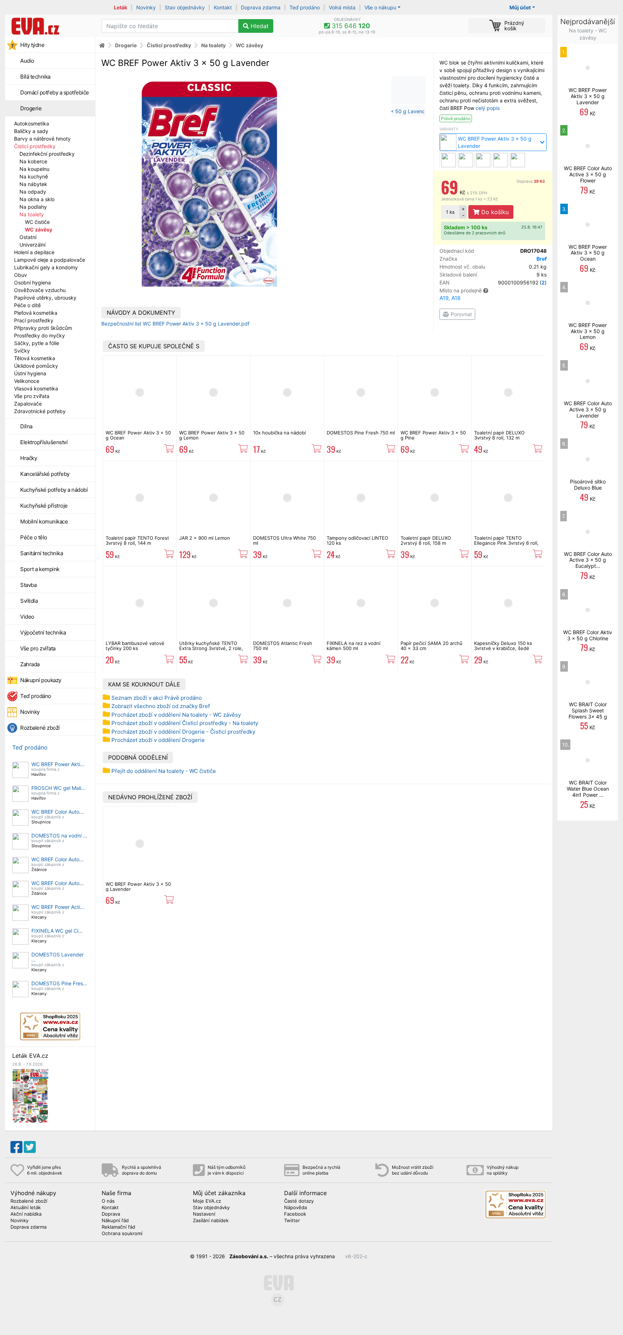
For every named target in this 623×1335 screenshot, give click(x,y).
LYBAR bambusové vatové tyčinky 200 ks (135, 645)
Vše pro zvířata (31, 396)
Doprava (531, 181)
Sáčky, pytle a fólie (36, 343)
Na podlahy (33, 207)
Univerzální (32, 245)
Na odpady (32, 192)
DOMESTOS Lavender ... (57, 957)
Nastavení (204, 1214)
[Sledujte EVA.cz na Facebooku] (16, 1147)
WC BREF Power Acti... (57, 907)
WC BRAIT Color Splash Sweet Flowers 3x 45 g (588, 710)
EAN (493, 282)
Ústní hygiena (30, 373)
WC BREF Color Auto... (57, 812)
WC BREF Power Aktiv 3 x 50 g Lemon (211, 435)
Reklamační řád (118, 1227)
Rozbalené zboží (40, 727)
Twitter (292, 1220)
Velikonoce (26, 381)
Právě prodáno (455, 118)
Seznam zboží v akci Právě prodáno (156, 697)
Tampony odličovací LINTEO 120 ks (357, 540)
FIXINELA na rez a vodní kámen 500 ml (353, 645)
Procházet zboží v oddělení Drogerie (158, 740)
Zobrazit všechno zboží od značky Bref (160, 706)
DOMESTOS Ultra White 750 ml (284, 540)
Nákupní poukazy (40, 680)
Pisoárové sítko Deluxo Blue (588, 484)
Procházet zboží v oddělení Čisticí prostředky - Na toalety (184, 723)
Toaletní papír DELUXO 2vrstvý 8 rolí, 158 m (426, 540)
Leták (120, 7)
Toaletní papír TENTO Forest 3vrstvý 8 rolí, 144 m (137, 540)
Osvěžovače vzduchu (40, 290)
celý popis (488, 108)
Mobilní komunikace (44, 521)
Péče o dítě (27, 305)
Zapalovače (28, 404)
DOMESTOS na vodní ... (59, 835)
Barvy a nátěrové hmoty (42, 139)
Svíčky (22, 351)
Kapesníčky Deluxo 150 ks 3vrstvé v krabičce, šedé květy (503, 648)
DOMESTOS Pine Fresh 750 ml (361, 433)
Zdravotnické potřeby (40, 411)
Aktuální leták (25, 1207)
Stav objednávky (185, 7)
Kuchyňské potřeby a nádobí (54, 489)
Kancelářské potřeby (45, 473)
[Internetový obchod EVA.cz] (50, 26)
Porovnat (460, 314)
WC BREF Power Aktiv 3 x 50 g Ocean (138, 435)
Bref (541, 259)
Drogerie (30, 108)
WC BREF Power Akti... (57, 764)
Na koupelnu (34, 169)
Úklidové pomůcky (36, 366)
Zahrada (30, 664)
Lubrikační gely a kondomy (46, 267)
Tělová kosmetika (34, 358)
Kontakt (223, 7)
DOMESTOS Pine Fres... (59, 983)
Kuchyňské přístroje (44, 505)
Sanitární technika (41, 553)
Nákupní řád (115, 1220)
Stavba (28, 585)
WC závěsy (38, 229)
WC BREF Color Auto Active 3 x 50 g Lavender (588, 409)
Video (27, 616)
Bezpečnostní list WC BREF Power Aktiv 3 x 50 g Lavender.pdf (175, 324)
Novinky (146, 7)
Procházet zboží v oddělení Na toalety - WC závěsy (176, 714)
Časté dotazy (299, 1201)
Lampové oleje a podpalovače (49, 260)
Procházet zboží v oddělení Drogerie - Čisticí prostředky (183, 731)
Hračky (28, 458)
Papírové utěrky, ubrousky (45, 298)
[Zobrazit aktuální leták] (30, 1095)
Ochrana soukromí (122, 1233)
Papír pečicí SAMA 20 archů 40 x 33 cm (432, 645)
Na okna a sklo (36, 199)
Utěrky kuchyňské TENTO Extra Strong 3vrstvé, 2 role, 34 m (211, 648)
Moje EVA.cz (207, 1201)
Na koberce (33, 161)
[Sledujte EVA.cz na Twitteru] (30, 1147)
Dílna (26, 426)
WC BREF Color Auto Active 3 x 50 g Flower (588, 174)
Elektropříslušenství (43, 442)
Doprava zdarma (260, 7)
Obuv (20, 275)
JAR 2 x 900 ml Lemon (204, 538)
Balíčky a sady (31, 131)
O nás (108, 1201)
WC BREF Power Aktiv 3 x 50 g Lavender (138, 886)
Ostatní (27, 237)
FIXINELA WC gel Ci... (57, 931)
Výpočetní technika (43, 632)
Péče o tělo (33, 537)
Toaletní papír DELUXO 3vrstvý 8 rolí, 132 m (499, 435)
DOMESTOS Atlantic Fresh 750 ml (282, 645)
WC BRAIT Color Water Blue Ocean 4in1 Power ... (588, 788)
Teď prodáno (305, 7)
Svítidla (28, 600)
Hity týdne (32, 44)
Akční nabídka (25, 1214)
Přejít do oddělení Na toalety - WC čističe (163, 771)
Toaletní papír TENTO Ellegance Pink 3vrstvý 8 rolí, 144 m (506, 543)
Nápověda (295, 1207)
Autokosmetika (31, 123)
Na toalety (31, 214)
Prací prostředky (33, 320)
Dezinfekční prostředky (47, 154)
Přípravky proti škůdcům (43, 328)
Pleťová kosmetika (35, 313)
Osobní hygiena (32, 282)
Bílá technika (35, 76)
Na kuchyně (33, 176)
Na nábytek (33, 184)
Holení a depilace (34, 252)
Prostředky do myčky (39, 335)
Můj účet (520, 7)
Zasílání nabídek (211, 1220)
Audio (27, 60)
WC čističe (37, 222)
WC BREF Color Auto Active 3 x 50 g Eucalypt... (588, 560)
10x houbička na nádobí (279, 433)
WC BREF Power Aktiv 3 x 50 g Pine (433, 435)
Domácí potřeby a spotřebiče (54, 92)
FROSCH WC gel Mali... (58, 788)
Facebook (295, 1214)
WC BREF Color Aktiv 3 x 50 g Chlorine (587, 635)
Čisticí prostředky (35, 146)
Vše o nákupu (380, 7)
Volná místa (342, 7)
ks (450, 212)
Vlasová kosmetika (36, 388)
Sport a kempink (39, 569)
